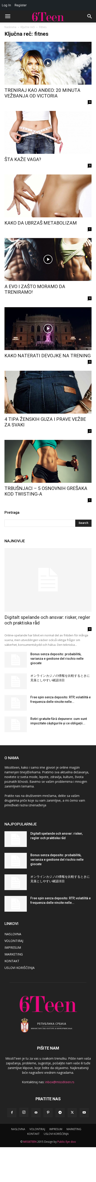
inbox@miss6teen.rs (59, 1082)
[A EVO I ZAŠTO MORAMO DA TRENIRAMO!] (48, 259)
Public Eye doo (66, 1142)
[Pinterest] (48, 1112)
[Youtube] (84, 1112)
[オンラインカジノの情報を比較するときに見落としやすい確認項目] (15, 681)
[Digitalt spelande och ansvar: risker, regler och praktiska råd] (48, 580)
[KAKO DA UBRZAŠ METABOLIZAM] (48, 195)
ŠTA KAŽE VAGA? (22, 159)
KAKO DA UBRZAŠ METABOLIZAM (40, 223)
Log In (6, 5)
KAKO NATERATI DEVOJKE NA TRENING (47, 355)
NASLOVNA (12, 934)
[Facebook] (11, 1112)
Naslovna (10, 27)
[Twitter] (72, 1112)
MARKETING (13, 954)
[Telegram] (60, 1112)
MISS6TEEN (30, 1142)
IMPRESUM (12, 947)
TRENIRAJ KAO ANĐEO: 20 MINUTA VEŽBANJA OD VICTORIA (42, 93)
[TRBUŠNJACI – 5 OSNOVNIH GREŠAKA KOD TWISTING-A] (48, 461)
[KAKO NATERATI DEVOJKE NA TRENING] (48, 328)
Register (21, 5)
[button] (7, 16)
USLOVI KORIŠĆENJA (19, 968)
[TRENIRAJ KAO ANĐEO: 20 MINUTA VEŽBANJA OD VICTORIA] (48, 63)
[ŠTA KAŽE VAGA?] (48, 132)
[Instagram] (23, 1112)
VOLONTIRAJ (13, 941)
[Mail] (35, 1112)
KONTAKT (11, 961)
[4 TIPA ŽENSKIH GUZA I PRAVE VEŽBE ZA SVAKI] (48, 392)
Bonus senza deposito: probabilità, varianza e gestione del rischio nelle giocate (56, 658)
